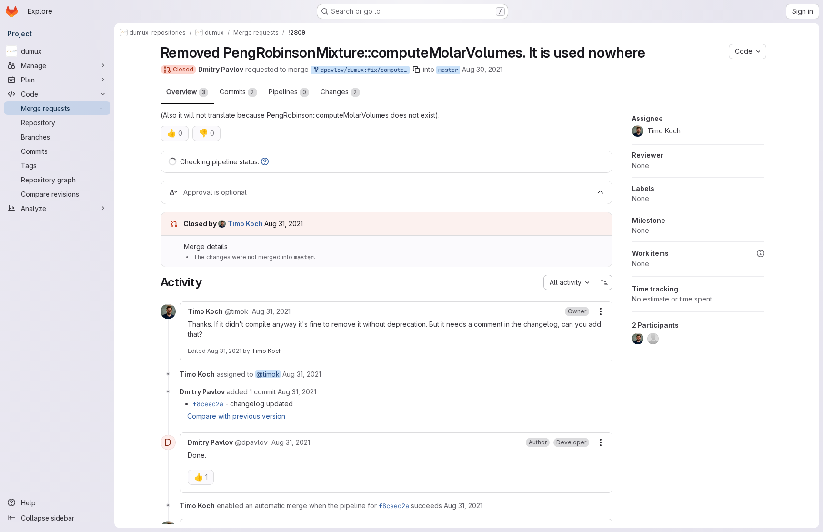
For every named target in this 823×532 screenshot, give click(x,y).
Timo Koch (266, 350)
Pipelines (287, 92)
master (448, 70)
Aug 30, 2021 (482, 69)
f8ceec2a (208, 404)
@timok (268, 374)
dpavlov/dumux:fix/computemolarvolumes (363, 70)
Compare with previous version (236, 416)
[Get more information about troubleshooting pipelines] (265, 162)
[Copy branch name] (416, 69)
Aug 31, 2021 (224, 350)
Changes (339, 92)
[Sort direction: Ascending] (604, 282)
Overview (185, 92)
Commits (237, 92)
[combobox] (570, 282)
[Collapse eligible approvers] (600, 192)
